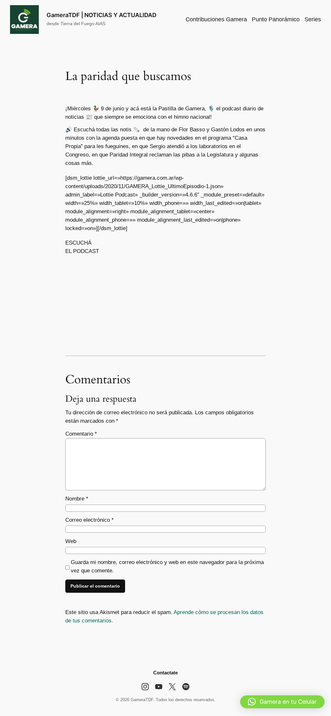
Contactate (165, 672)
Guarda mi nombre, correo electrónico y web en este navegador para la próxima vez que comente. (167, 566)
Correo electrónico (89, 520)
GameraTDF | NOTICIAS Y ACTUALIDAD (101, 15)
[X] (172, 686)
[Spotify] (185, 686)
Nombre (76, 499)
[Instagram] (145, 686)
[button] (282, 701)
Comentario (81, 434)
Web (70, 541)
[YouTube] (158, 686)
